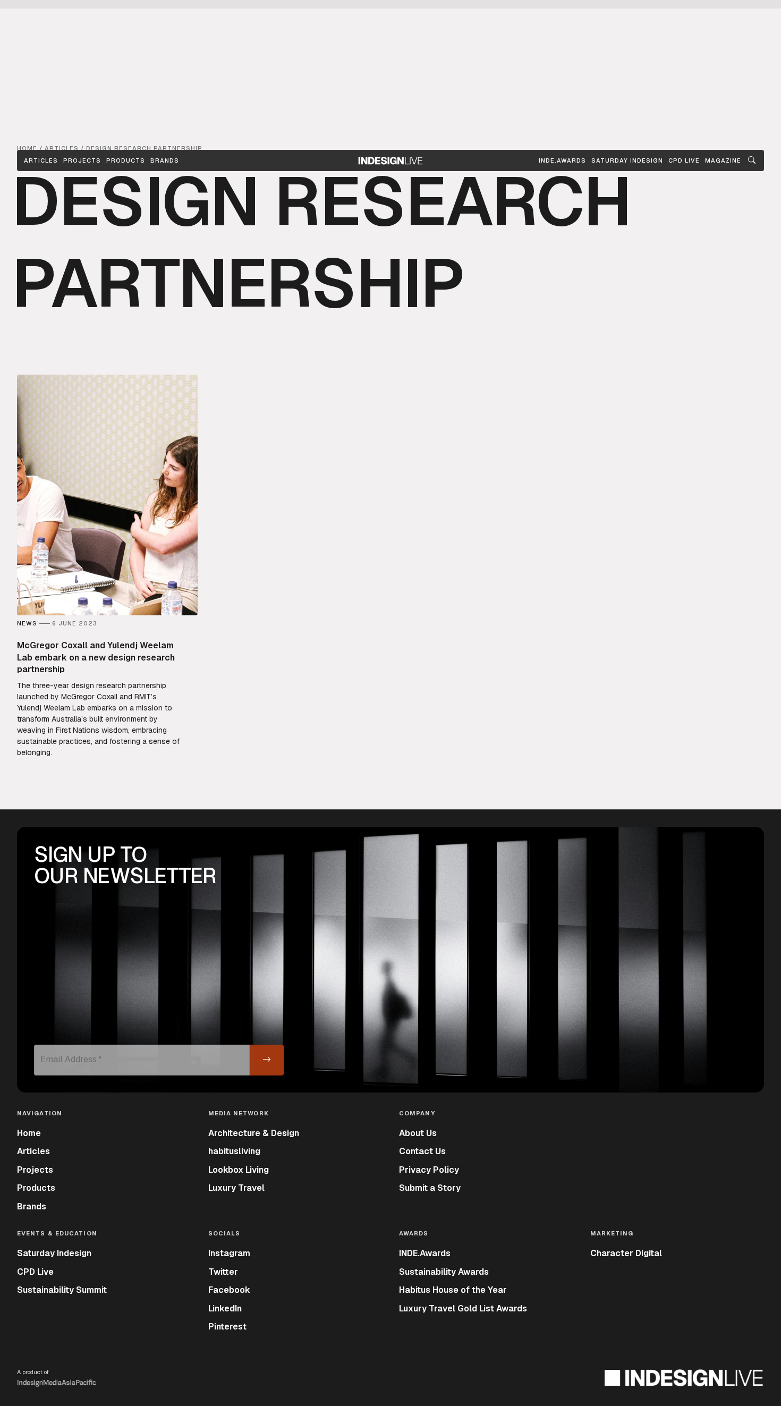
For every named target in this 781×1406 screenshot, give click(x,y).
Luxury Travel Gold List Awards (463, 1308)
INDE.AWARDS (562, 160)
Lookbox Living (238, 1169)
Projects (82, 160)
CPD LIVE (684, 160)
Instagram (229, 1253)
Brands (164, 160)
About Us (418, 1133)
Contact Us (422, 1151)
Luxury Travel (236, 1187)
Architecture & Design (253, 1133)
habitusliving (234, 1151)
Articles (41, 160)
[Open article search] (752, 160)
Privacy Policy (429, 1169)
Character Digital (626, 1253)
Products (125, 160)
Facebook (229, 1289)
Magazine (723, 160)
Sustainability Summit (62, 1289)
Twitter (223, 1271)
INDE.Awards (425, 1253)
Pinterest (227, 1326)
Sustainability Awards (444, 1271)
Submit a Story (430, 1187)
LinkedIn (225, 1308)
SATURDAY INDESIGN (627, 160)
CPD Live (35, 1271)
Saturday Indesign (54, 1253)
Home (29, 1133)
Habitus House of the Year (453, 1289)
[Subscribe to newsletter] (267, 1060)
